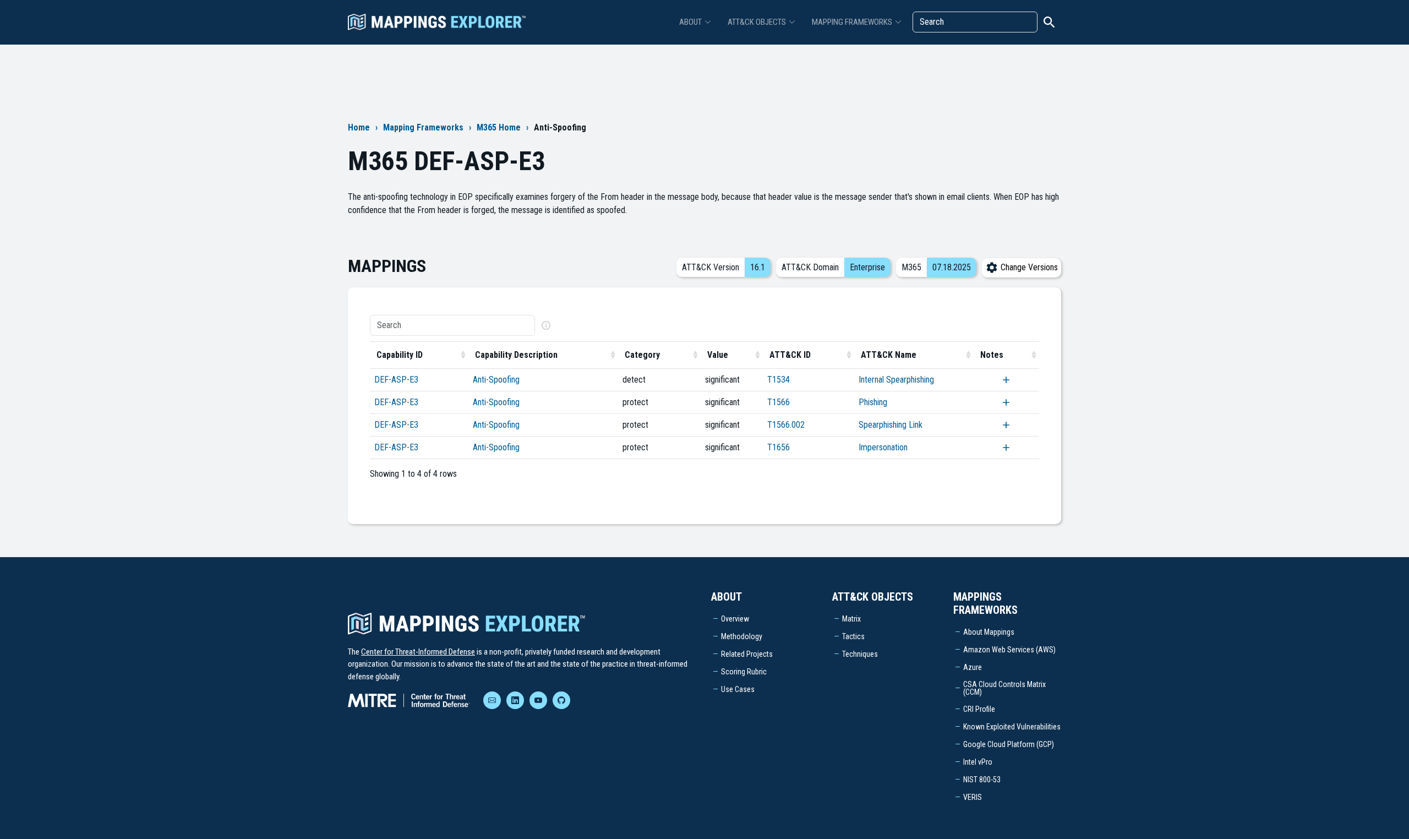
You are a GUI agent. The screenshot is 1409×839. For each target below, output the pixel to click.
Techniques (860, 654)
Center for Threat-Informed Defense (418, 652)
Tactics (853, 636)
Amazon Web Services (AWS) (1009, 649)
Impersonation (883, 447)
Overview (735, 619)
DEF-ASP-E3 (396, 379)
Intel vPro (977, 762)
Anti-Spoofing (496, 379)
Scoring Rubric (744, 671)
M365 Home (499, 127)
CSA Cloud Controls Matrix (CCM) (1004, 688)
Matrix (851, 619)
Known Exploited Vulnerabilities (1012, 727)
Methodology (741, 636)
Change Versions (1028, 267)
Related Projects (747, 654)
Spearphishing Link (890, 424)
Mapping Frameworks (423, 127)
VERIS (972, 797)
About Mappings (988, 632)
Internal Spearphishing (896, 379)
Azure (972, 667)
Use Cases (738, 689)
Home (359, 127)
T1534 (778, 379)
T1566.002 (786, 424)
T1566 (778, 402)
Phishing (873, 402)
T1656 (778, 447)
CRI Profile (979, 709)
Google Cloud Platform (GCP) (1008, 744)
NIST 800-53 (982, 779)
